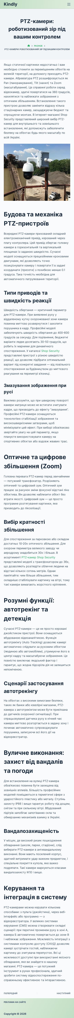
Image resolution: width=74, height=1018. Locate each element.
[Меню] (68, 4)
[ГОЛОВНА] (28, 46)
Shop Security (50, 351)
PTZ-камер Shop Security (38, 557)
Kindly (10, 4)
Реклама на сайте (15, 1002)
